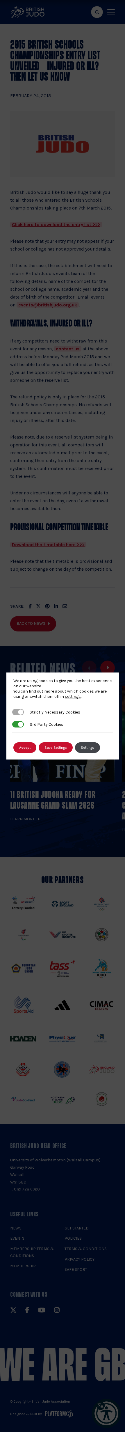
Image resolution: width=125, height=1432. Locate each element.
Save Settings (55, 748)
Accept (25, 748)
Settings (87, 748)
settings (73, 696)
